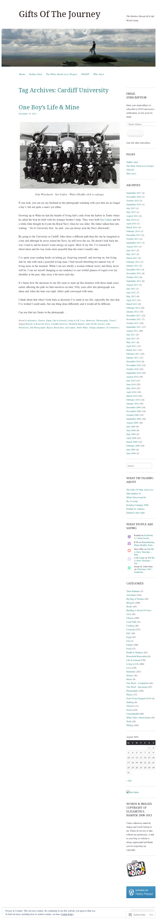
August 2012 (132, 284)
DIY (128, 633)
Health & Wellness (134, 652)
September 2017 (133, 192)
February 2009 (133, 445)
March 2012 (131, 303)
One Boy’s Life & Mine (49, 107)
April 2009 (131, 437)
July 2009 (130, 426)
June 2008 (131, 453)
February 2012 (133, 307)
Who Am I (98, 74)
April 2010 (131, 391)
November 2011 (133, 319)
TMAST (85, 74)
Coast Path (131, 621)
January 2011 (132, 357)
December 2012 (133, 269)
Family (129, 644)
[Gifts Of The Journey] (78, 48)
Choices (41, 320)
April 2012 (131, 300)
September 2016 (133, 204)
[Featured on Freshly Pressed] (140, 897)
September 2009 (133, 418)
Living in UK (73, 320)
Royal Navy (59, 327)
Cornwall (130, 629)
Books (129, 606)
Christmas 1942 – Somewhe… (143, 570)
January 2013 (132, 265)
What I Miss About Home (138, 717)
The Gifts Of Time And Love (139, 489)
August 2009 (132, 422)
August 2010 (132, 376)
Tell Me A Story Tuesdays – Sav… (144, 560)
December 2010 (133, 361)
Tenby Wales (82, 327)
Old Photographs (38, 327)
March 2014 (131, 227)
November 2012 (133, 273)
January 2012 (132, 311)
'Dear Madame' (133, 591)
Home (22, 74)
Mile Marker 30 (133, 493)
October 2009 (132, 414)
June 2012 (131, 292)
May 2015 (131, 211)
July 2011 (130, 334)
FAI (128, 640)
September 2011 (133, 326)
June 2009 (131, 430)
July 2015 (130, 208)
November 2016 (133, 196)
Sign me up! (135, 133)
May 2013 (131, 254)
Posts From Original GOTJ (138, 698)
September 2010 (133, 372)
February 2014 (133, 231)
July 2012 (130, 288)
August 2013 (132, 246)
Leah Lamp (139, 557)
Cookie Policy (67, 914)
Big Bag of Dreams (135, 598)
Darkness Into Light (135, 512)
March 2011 (131, 349)
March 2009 (131, 441)
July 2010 (130, 380)
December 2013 (133, 234)
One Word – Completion (137, 682)
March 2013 (131, 257)
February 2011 (133, 353)
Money (129, 675)
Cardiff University (59, 323)
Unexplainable (132, 713)
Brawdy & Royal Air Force (38, 323)
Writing (129, 725)
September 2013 (133, 242)
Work (128, 721)
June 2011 (131, 338)
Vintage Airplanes (97, 327)
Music (129, 679)
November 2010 (133, 365)
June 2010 (131, 384)
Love (82, 320)
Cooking (130, 625)
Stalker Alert (35, 74)
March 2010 (131, 395)
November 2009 (133, 411)
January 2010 (132, 403)
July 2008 (130, 449)
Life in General (59, 320)
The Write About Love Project (61, 74)
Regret (50, 327)
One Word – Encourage (137, 686)
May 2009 (131, 434)
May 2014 (131, 219)
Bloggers (130, 602)
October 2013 (132, 238)
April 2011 (131, 346)
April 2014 (131, 223)
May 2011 (131, 342)
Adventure (32, 320)
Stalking (130, 702)
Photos (129, 694)
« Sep (129, 780)
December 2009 (133, 407)
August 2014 (132, 215)
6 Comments (112, 327)
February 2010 (133, 399)
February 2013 (133, 261)
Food (128, 648)
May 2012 (131, 296)
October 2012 (132, 277)
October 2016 (132, 200)
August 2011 (132, 330)
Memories (90, 320)
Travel (112, 320)
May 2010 (131, 388)
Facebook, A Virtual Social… (143, 536)
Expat (48, 320)
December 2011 (133, 315)
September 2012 (133, 280)
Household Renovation (136, 656)
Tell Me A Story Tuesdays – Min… (144, 551)
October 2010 (132, 368)
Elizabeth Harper (76, 323)
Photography (102, 320)
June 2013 (131, 250)
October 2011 (132, 323)
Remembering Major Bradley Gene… (144, 543)
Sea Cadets (106, 219)
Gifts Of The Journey (59, 14)
